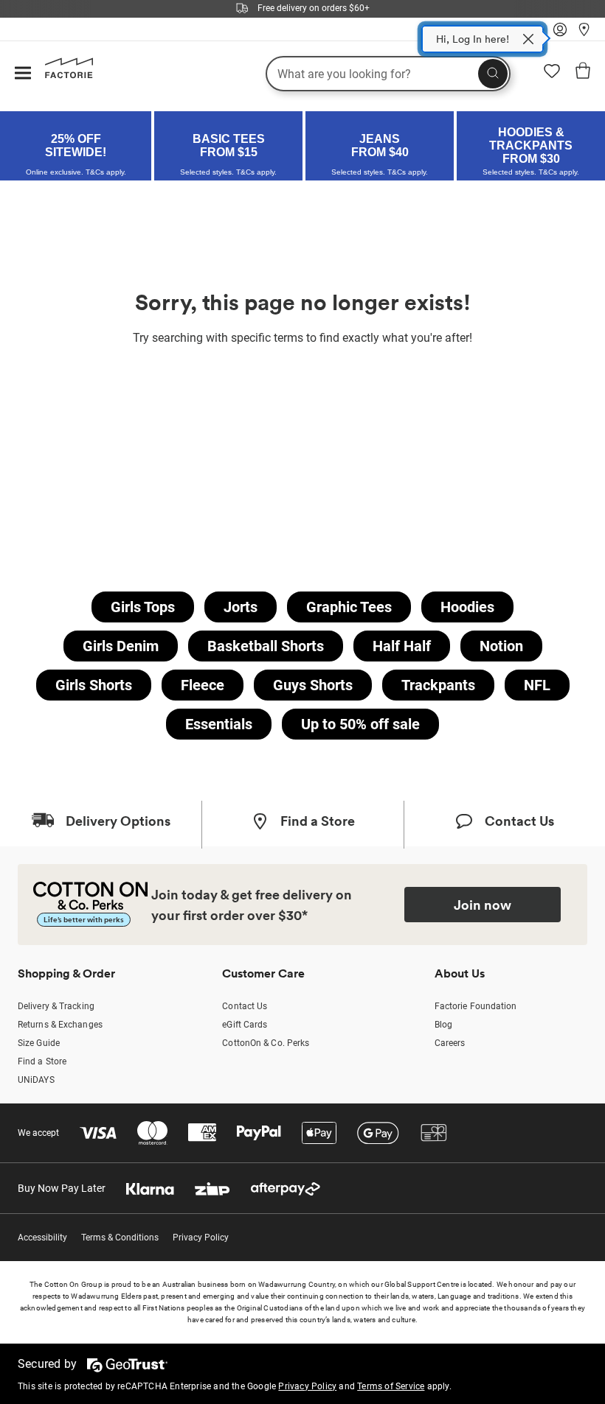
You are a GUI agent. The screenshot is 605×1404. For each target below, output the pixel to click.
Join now (482, 904)
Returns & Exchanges (60, 1024)
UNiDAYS (36, 1080)
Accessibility (42, 1237)
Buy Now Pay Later (62, 1188)
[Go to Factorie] (63, 75)
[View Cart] (583, 73)
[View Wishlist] (552, 76)
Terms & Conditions (120, 1237)
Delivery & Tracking (56, 1006)
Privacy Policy (201, 1237)
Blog (443, 1024)
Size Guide (39, 1043)
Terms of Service (390, 1386)
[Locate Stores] (584, 33)
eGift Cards (244, 1024)
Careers (450, 1043)
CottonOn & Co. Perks (265, 1043)
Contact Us (244, 1006)
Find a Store (42, 1061)
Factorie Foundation (476, 1006)
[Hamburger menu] (23, 74)
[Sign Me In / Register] (560, 33)
